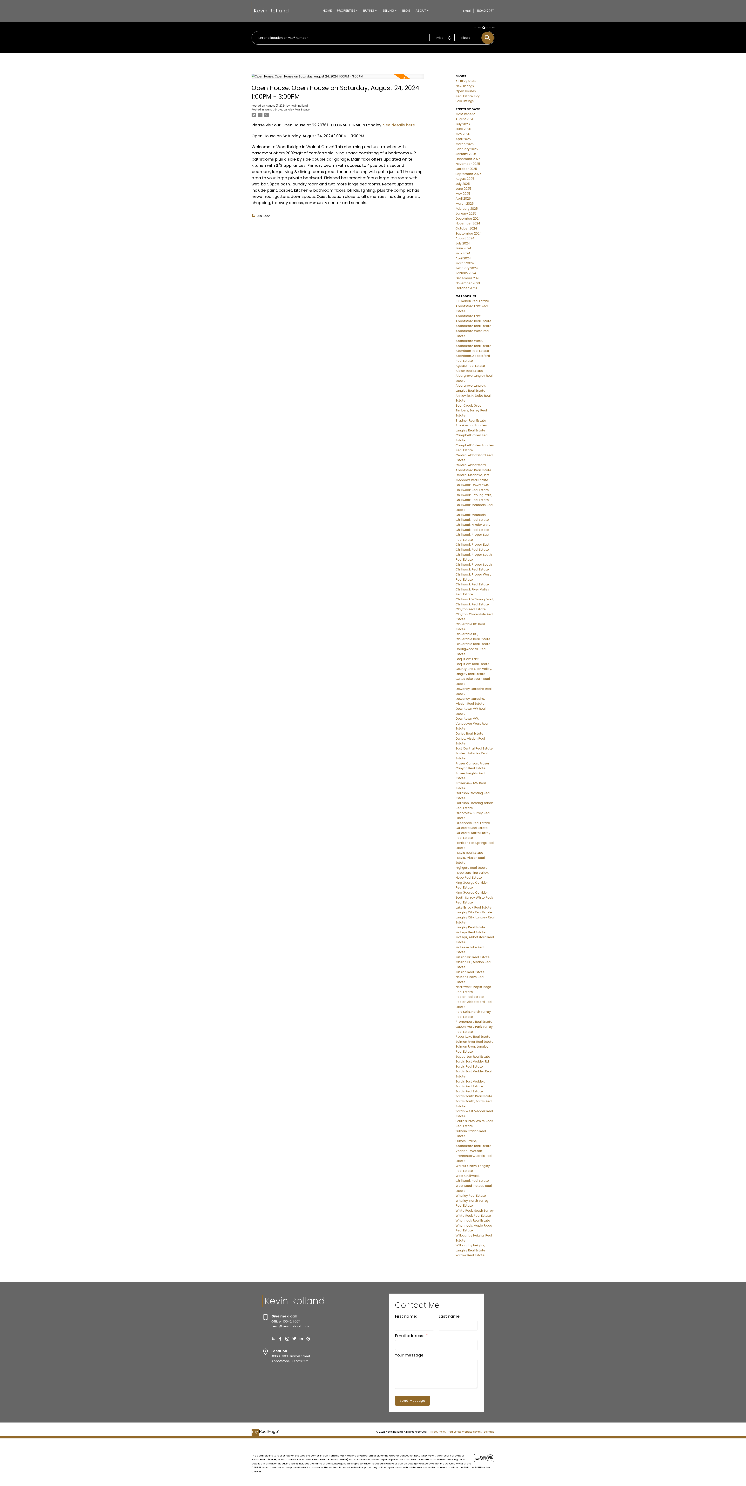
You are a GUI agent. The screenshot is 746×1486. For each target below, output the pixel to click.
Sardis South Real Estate (474, 1096)
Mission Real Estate (470, 972)
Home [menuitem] (327, 10)
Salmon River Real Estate (474, 1041)
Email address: (410, 1335)
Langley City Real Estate (474, 912)
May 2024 (463, 253)
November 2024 (468, 223)
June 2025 (463, 188)
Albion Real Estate (469, 371)
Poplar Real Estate (470, 997)
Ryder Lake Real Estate (473, 1036)
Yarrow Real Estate (470, 1255)
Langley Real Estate (470, 927)
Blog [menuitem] (406, 10)
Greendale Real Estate (473, 823)
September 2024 (469, 233)
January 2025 (466, 213)
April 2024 (463, 258)
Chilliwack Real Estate (472, 584)
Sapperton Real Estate (473, 1056)
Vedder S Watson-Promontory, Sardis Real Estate (474, 1156)
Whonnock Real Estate (473, 1220)
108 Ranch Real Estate (472, 301)
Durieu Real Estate (469, 733)
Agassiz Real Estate (470, 365)
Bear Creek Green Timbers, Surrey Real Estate (471, 410)
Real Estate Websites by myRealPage (471, 1431)
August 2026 (465, 119)
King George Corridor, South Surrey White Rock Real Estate (474, 897)
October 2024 (466, 228)
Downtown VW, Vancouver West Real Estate (472, 723)
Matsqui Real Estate (470, 932)
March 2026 (465, 144)
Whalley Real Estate (471, 1195)
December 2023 (468, 278)
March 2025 (465, 203)
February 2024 (467, 268)
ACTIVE (477, 27)
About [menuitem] (421, 10)
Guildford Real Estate (472, 828)
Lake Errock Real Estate (474, 907)
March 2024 (465, 263)
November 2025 (468, 164)
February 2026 (467, 149)
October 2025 (466, 169)
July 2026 (463, 124)
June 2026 (463, 129)
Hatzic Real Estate (469, 852)
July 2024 (463, 243)
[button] (273, 1339)
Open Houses (466, 91)
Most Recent (465, 114)
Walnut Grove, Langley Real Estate (287, 109)
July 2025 (463, 184)
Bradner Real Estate (471, 420)
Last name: (449, 1316)
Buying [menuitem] (368, 10)
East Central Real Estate (474, 748)
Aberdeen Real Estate (472, 351)
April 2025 (463, 198)
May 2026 (463, 134)
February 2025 (467, 208)
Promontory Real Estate (474, 1021)
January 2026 (466, 154)
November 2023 (468, 283)
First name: (406, 1316)
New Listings (465, 86)
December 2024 (468, 218)
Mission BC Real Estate (473, 957)
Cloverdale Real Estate (473, 644)
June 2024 (463, 248)
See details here (399, 125)
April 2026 (463, 139)
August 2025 (465, 179)
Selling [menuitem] (388, 10)
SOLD (491, 27)
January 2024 (466, 273)
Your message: (409, 1355)
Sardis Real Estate (469, 1091)
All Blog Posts (466, 81)
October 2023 (466, 288)
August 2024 (465, 238)
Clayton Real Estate (471, 609)
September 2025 (468, 174)
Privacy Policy (437, 1431)
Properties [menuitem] (346, 10)
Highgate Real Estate (471, 867)
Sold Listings (465, 101)
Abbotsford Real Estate (473, 326)
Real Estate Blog (468, 96)
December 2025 (468, 159)
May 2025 (463, 193)
